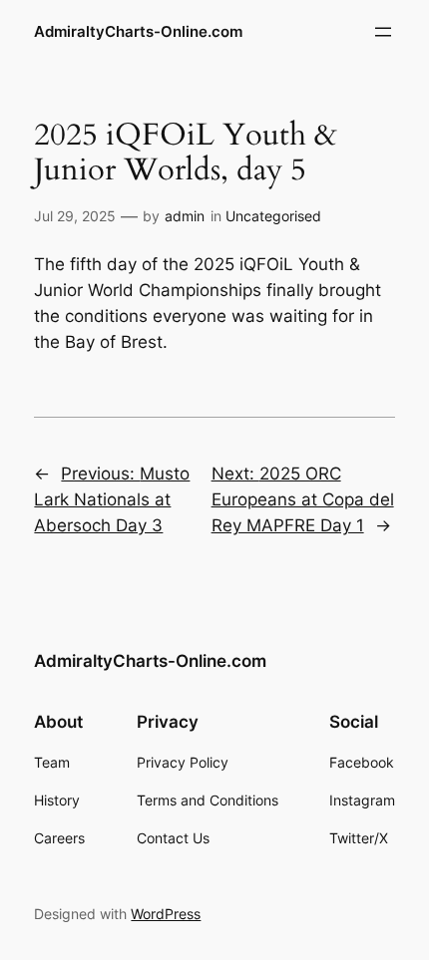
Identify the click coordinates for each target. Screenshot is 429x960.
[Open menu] (383, 32)
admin (185, 215)
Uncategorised (273, 215)
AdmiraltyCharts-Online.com (138, 32)
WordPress (166, 913)
